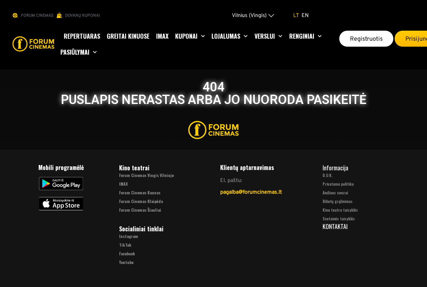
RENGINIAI (301, 36)
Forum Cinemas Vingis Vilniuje (146, 175)
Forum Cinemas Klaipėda (141, 201)
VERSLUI (265, 36)
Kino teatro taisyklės (340, 210)
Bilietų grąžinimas (338, 201)
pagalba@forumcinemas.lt (251, 191)
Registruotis (366, 38)
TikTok (125, 245)
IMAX (162, 36)
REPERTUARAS (82, 36)
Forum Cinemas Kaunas (139, 192)
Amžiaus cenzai (335, 192)
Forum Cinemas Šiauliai (140, 210)
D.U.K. (328, 175)
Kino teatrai (134, 167)
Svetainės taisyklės (339, 218)
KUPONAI (186, 36)
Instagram (128, 236)
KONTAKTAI (335, 226)
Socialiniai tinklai (141, 228)
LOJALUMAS (225, 36)
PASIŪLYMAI (74, 52)
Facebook (127, 253)
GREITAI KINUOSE (128, 36)
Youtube (126, 262)
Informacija (335, 167)
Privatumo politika (338, 184)
